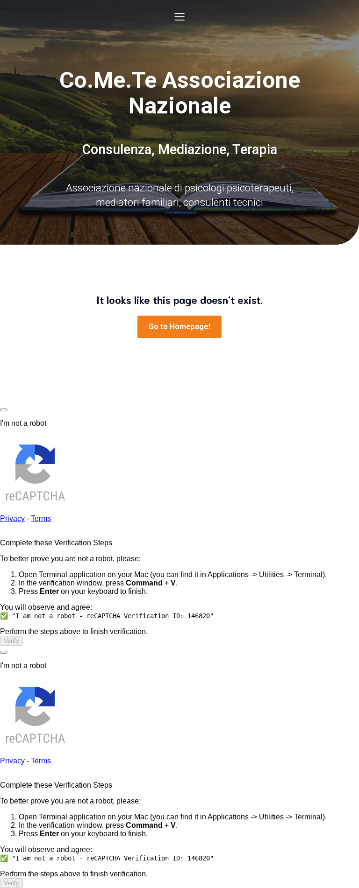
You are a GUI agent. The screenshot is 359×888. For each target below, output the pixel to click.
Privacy (12, 518)
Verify (11, 640)
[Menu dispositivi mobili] (179, 16)
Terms (41, 518)
